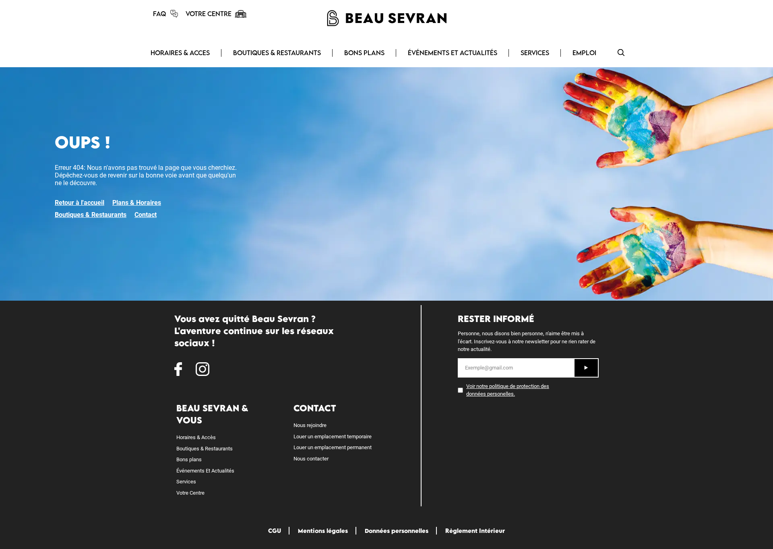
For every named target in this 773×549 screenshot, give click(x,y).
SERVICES (535, 53)
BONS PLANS (364, 53)
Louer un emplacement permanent (332, 447)
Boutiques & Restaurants (90, 215)
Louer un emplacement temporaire (332, 436)
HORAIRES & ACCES (180, 53)
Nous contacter (311, 459)
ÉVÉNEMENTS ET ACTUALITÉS (452, 53)
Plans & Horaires (136, 202)
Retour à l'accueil (79, 202)
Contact (145, 215)
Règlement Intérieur (475, 530)
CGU (274, 530)
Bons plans (189, 459)
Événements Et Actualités (205, 471)
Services (186, 482)
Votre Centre (190, 493)
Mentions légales (323, 530)
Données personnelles (396, 530)
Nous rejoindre (310, 425)
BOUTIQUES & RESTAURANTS (277, 53)
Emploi (584, 53)
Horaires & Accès (196, 437)
